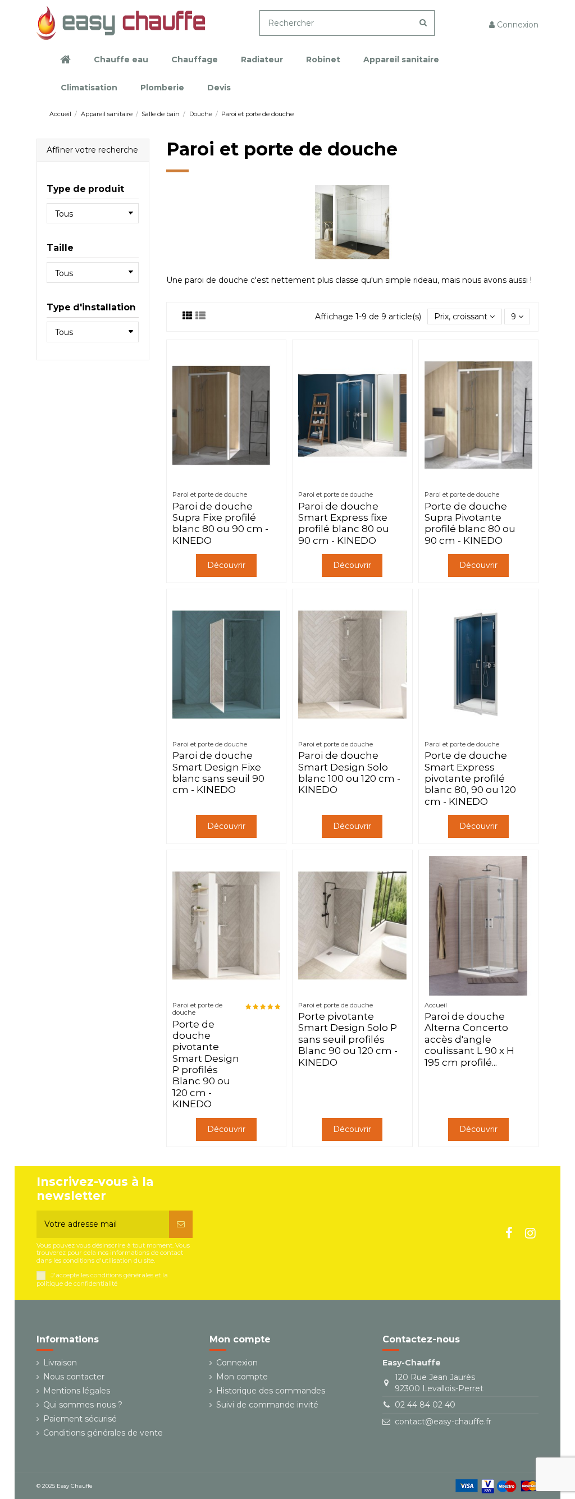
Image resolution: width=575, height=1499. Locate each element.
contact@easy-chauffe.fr (443, 1422)
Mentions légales (76, 1391)
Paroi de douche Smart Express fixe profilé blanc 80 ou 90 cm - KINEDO (343, 523)
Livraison (60, 1363)
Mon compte (242, 1377)
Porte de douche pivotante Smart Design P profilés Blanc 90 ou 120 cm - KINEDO (205, 1064)
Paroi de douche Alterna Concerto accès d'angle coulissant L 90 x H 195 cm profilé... (469, 1039)
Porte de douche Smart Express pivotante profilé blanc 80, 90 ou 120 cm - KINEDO (470, 778)
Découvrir (226, 565)
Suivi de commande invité (267, 1405)
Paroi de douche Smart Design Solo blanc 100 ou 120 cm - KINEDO (349, 772)
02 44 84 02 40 (425, 1405)
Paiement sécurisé (80, 1419)
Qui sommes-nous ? (82, 1405)
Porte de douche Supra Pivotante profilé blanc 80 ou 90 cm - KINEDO (470, 523)
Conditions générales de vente (103, 1433)
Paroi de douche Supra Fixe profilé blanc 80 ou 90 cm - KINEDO (220, 523)
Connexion (237, 1363)
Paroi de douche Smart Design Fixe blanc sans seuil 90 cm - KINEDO (218, 772)
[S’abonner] (181, 1224)
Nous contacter (73, 1377)
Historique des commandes (270, 1391)
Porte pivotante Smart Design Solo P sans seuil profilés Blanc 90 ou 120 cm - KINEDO (348, 1039)
